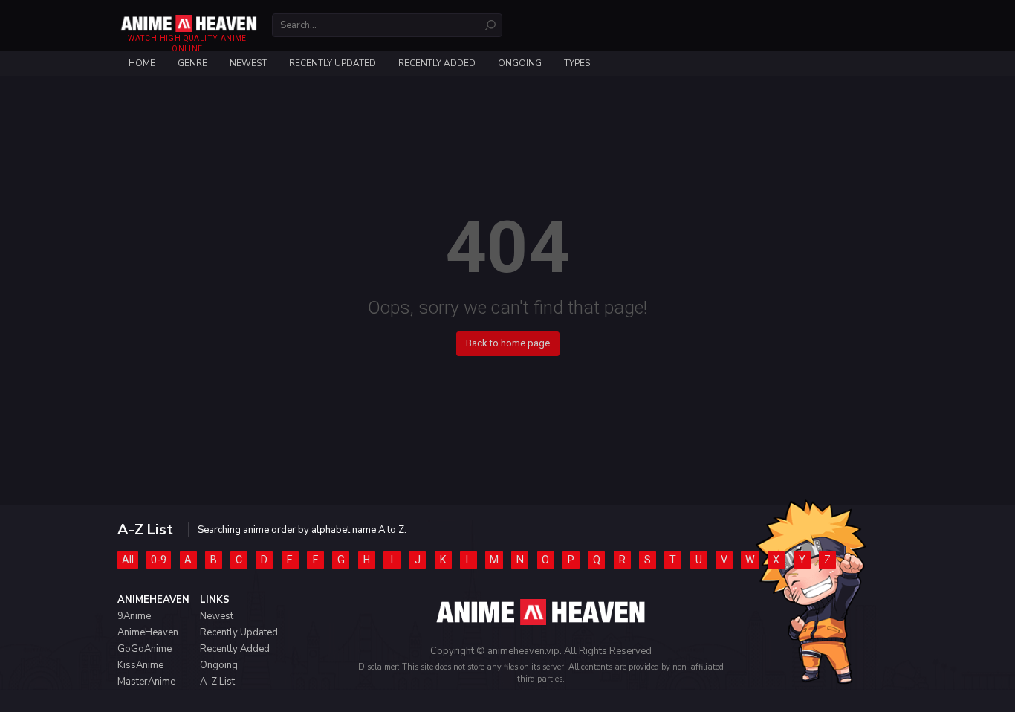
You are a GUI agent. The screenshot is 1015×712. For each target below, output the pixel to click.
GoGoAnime (144, 649)
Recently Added (437, 63)
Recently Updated (332, 63)
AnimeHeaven (147, 632)
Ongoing (520, 63)
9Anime (134, 616)
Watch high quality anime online (187, 43)
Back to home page (508, 343)
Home (142, 63)
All (128, 560)
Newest (248, 63)
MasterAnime (146, 681)
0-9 (158, 560)
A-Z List (217, 681)
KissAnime (140, 665)
